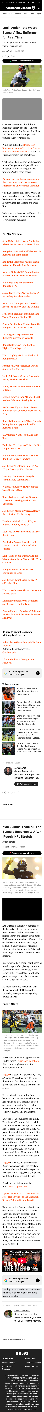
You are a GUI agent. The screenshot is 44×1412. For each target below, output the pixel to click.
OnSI (10, 14)
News (12, 805)
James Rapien (7, 51)
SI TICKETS (32, 2)
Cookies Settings (31, 1367)
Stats (32, 14)
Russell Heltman (8, 847)
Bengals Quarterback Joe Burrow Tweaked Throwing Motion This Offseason (19, 500)
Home (4, 14)
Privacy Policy (7, 1359)
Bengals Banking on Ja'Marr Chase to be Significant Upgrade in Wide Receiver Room (21, 424)
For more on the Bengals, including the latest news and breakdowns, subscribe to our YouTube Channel (20, 182)
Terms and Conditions (33, 1363)
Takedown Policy (8, 1363)
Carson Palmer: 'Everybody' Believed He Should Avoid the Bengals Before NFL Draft (21, 614)
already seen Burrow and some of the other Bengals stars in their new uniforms (21, 148)
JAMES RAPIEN (20, 768)
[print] (17, 792)
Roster (25, 14)
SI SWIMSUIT (21, 2)
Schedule (17, 14)
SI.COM (5, 2)
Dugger (6, 1074)
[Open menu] (3, 7)
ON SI (11, 2)
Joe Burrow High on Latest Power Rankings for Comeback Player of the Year (21, 410)
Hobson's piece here (17, 1186)
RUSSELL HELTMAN (22, 1311)
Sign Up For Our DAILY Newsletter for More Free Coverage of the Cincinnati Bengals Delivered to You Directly (20, 1196)
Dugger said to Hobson (28, 1061)
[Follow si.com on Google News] (38, 673)
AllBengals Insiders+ (17, 1339)
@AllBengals (9, 652)
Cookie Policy (30, 1359)
